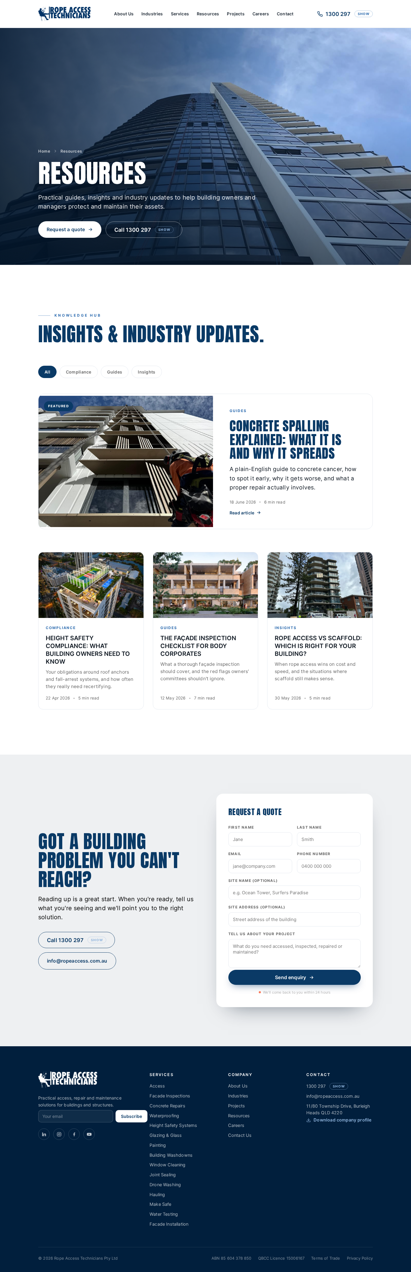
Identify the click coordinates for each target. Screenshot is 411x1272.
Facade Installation (169, 1224)
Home (44, 151)
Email (234, 854)
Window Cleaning (168, 1165)
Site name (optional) (253, 880)
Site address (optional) (257, 907)
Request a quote (66, 229)
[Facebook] (74, 1134)
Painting (158, 1145)
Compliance (78, 371)
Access (157, 1086)
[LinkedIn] (44, 1134)
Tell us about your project (261, 934)
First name (241, 827)
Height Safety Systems (173, 1125)
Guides (114, 371)
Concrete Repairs (167, 1106)
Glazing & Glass (166, 1135)
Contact (285, 13)
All (47, 371)
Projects (235, 13)
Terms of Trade (325, 1258)
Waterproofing (164, 1115)
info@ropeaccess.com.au (77, 961)
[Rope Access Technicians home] (64, 14)
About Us (123, 13)
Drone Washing (165, 1184)
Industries (152, 13)
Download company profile (343, 1120)
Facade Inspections (170, 1096)
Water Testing (164, 1214)
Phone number (313, 854)
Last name (309, 827)
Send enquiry (290, 977)
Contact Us (240, 1135)
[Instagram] (59, 1134)
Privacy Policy (360, 1258)
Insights (146, 371)
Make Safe (161, 1204)
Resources (208, 13)
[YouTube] (89, 1134)
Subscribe (131, 1116)
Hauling (157, 1194)
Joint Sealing (163, 1174)
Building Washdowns (171, 1155)
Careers (260, 13)
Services (180, 13)
